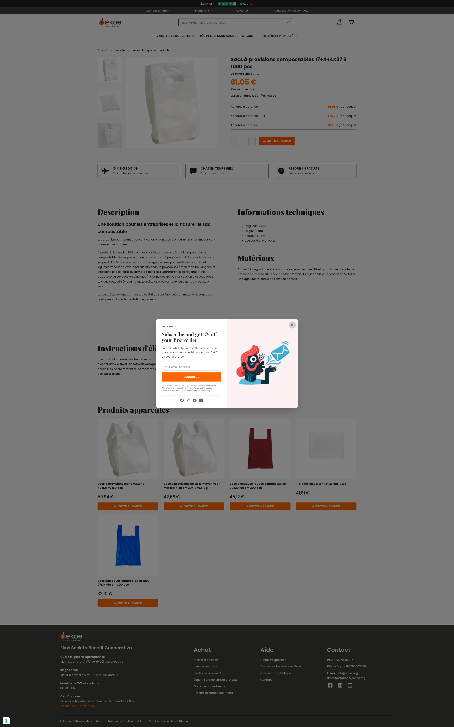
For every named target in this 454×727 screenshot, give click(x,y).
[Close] (292, 324)
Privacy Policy (193, 388)
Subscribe (192, 376)
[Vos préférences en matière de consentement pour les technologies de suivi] (6, 720)
